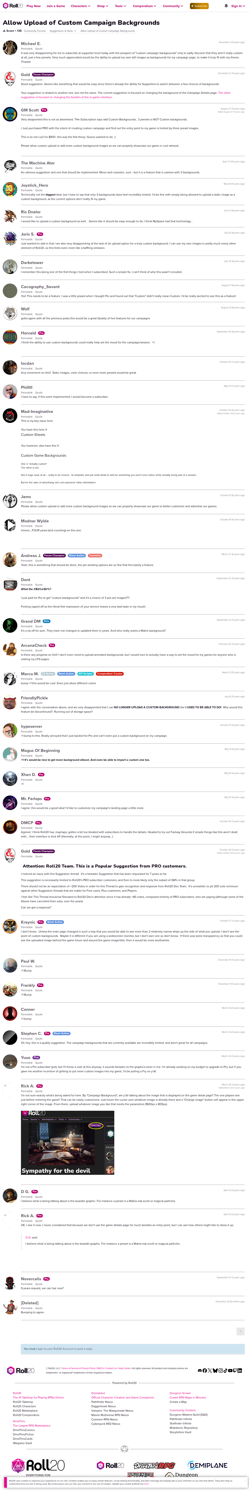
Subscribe (200, 6)
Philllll (26, 387)
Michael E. (31, 44)
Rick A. (28, 1086)
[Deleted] (29, 1303)
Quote (38, 49)
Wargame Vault (22, 1443)
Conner (28, 1009)
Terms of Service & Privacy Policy (78, 1368)
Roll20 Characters (24, 1406)
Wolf (25, 309)
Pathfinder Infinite (181, 1419)
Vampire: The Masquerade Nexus (112, 1411)
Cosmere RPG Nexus (104, 1419)
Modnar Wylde (35, 521)
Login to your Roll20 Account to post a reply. (64, 1349)
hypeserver (31, 726)
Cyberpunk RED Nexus (105, 1424)
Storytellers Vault (180, 1432)
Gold (26, 75)
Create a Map (178, 1402)
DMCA (100, 1368)
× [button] (245, 1481)
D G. (25, 1191)
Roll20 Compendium (26, 1415)
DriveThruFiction (23, 1434)
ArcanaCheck (34, 645)
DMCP (27, 823)
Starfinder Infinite (180, 1423)
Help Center (124, 1368)
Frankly (28, 985)
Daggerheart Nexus (103, 1406)
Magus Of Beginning (40, 750)
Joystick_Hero (34, 185)
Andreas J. (31, 555)
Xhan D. (29, 774)
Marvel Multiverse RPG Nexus (110, 1415)
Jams (26, 497)
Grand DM (31, 621)
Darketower (32, 262)
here (146, 1484)
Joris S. (28, 234)
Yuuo (26, 1057)
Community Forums (35, 31)
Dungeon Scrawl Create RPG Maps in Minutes (188, 1395)
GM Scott (30, 110)
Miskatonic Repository (184, 1428)
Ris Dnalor (31, 212)
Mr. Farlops (32, 798)
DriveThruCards (22, 1439)
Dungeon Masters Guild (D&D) (189, 1415)
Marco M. (30, 674)
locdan (27, 363)
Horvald (29, 333)
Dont (25, 580)
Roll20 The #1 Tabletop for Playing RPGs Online (38, 1395)
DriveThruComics (24, 1430)
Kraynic (28, 922)
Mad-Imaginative (37, 411)
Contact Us (111, 1368)
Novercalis (31, 1279)
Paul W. (28, 961)
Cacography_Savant (40, 287)
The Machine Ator (38, 163)
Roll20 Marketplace (25, 1411)
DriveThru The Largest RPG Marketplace (31, 1423)
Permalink (27, 49)
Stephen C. (32, 1033)
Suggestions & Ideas (62, 31)
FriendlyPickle (34, 698)
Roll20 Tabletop (23, 1402)
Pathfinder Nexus (102, 1402)
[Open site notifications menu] (226, 6)
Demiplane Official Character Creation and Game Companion (122, 1395)
